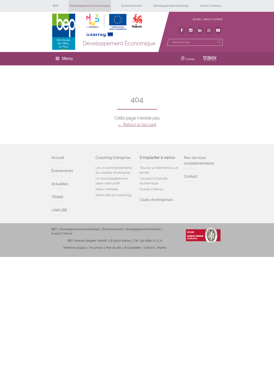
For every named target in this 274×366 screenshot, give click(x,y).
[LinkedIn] (200, 30)
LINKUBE (59, 210)
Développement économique (90, 6)
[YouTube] (218, 30)
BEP (55, 6)
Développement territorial (170, 6)
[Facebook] (182, 30)
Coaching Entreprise (113, 158)
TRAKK (57, 197)
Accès (196, 19)
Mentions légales (74, 247)
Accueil (57, 158)
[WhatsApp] (209, 30)
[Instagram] (191, 30)
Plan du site (113, 247)
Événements (62, 171)
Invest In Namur (210, 6)
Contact (217, 19)
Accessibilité (132, 247)
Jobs (206, 19)
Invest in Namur (62, 233)
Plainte (161, 247)
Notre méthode (107, 189)
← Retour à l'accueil (137, 124)
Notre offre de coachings (114, 195)
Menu (67, 58)
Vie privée (96, 247)
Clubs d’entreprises (156, 200)
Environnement (131, 6)
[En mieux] (114, 25)
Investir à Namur (151, 189)
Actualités (59, 184)
